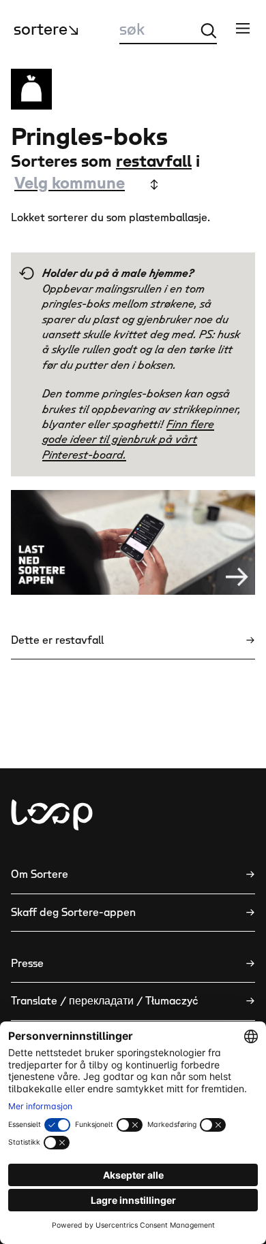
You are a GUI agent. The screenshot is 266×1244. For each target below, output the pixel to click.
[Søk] (209, 30)
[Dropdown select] (85, 184)
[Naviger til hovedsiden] (52, 815)
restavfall (154, 162)
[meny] (242, 28)
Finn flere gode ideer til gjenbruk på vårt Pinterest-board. (128, 440)
